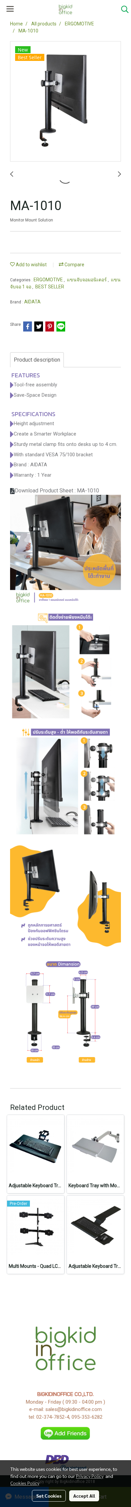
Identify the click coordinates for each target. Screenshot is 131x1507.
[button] (122, 9)
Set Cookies (48, 1496)
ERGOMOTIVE (49, 279)
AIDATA (32, 301)
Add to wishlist (31, 264)
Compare (73, 264)
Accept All (84, 1496)
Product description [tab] (37, 360)
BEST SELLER (49, 286)
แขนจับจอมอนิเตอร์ (87, 279)
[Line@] (65, 1433)
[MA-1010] (65, 101)
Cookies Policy (24, 1483)
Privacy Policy (89, 1476)
